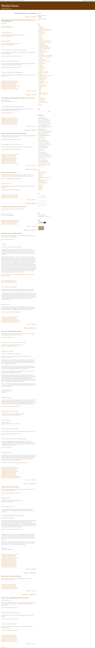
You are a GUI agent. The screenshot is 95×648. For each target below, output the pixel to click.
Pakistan (40, 87)
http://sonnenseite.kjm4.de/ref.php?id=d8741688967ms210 (11, 56)
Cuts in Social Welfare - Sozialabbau (45, 42)
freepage (7, 0)
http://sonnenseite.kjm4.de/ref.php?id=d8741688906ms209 (11, 139)
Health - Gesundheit (42, 59)
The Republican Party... (42, 129)
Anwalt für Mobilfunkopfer (42, 182)
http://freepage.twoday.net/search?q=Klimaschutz (9, 81)
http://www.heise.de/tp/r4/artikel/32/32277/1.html (9, 607)
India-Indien (41, 62)
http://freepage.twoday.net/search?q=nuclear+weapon (10, 221)
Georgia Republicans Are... (42, 152)
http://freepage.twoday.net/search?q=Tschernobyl (9, 319)
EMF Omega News (41, 181)
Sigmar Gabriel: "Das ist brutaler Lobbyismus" (11, 576)
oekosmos (40, 184)
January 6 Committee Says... (43, 140)
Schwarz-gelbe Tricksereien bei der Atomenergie (11, 331)
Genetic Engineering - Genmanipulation (45, 55)
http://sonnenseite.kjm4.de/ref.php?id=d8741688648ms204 (11, 415)
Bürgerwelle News (41, 173)
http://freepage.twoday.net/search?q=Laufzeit (8, 84)
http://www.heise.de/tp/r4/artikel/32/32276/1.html (9, 618)
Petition (40, 88)
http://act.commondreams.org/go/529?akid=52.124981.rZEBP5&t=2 (12, 209)
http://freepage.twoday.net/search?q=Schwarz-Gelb (9, 88)
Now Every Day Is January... (43, 160)
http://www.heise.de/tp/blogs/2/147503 (7, 239)
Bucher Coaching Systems (42, 172)
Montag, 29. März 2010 (30, 328)
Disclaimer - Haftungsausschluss (44, 48)
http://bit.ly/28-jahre (8, 447)
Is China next (41, 64)
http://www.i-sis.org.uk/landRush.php (7, 215)
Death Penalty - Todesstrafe (43, 46)
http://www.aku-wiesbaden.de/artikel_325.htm (15, 529)
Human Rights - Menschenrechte (44, 60)
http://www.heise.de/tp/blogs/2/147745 (7, 112)
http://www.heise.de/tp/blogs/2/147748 (7, 101)
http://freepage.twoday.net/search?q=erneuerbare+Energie (10, 86)
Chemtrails (41, 39)
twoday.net (4, 0)
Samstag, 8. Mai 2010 (30, 203)
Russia (40, 91)
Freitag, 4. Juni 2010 (31, 94)
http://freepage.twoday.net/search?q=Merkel (8, 555)
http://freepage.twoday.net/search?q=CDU (8, 87)
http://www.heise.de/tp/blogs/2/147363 (7, 501)
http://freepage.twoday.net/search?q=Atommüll (9, 122)
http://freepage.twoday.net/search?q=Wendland (9, 563)
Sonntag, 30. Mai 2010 (30, 130)
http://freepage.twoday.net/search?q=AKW (8, 83)
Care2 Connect (41, 38)
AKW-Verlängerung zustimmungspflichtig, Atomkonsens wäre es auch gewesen (17, 98)
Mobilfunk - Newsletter (43, 78)
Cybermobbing (41, 43)
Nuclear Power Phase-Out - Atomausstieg (17, 0)
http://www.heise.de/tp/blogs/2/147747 (7, 36)
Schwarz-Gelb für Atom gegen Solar (9, 172)
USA (40, 96)
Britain (40, 35)
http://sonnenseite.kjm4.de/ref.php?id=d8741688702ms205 (11, 433)
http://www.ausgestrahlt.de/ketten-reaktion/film (9, 281)
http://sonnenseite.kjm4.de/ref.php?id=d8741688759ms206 (11, 189)
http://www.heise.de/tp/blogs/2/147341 (7, 337)
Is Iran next (41, 66)
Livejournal (41, 70)
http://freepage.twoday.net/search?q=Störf (8, 565)
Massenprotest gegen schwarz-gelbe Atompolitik (11, 233)
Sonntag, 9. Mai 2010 (30, 169)
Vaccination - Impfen (42, 98)
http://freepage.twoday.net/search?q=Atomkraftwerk (9, 82)
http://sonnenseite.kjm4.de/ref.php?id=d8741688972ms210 (11, 67)
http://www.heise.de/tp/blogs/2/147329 (7, 579)
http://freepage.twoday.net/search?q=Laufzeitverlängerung (10, 476)
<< (93, 0)
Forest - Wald (41, 54)
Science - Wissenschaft (43, 94)
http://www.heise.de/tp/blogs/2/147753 (7, 44)
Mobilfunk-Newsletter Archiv (43, 180)
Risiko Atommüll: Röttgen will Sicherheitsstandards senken (13, 133)
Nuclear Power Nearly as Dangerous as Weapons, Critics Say (14, 206)
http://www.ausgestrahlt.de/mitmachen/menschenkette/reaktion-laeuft (16, 462)
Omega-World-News (42, 86)
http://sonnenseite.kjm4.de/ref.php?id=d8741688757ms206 (11, 178)
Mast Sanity (40, 186)
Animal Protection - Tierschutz (44, 28)
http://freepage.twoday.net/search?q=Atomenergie (9, 119)
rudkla (29, 91)
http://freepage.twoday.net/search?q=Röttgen (8, 160)
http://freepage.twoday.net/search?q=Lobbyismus (9, 587)
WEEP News (40, 188)
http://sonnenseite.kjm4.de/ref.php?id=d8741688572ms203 (11, 406)
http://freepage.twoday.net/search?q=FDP (8, 556)
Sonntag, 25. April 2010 (30, 230)
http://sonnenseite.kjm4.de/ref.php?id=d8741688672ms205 (11, 312)
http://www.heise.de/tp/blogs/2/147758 (7, 27)
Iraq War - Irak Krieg (42, 63)
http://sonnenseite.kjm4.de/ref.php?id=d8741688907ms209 (11, 149)
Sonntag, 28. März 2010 (30, 483)
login (39, 20)
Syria (40, 95)
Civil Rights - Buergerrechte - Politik (45, 40)
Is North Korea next (42, 67)
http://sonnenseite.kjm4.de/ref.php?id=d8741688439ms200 (11, 493)
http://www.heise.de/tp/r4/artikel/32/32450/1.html (9, 630)
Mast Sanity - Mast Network (43, 71)
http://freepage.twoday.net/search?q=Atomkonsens (9, 120)
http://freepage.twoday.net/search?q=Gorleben (8, 159)
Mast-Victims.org (41, 185)
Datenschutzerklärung (42, 44)
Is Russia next (41, 68)
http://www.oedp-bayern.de (5, 391)
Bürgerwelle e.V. (41, 174)
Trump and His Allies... (42, 117)
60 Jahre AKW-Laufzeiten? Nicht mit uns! (10, 487)
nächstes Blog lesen (89, 0)
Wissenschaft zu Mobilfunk (43, 102)
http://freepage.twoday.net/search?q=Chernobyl (9, 222)
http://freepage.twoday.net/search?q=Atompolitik (9, 317)
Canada (40, 36)
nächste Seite (3, 647)
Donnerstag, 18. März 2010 (29, 594)
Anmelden (84, 0)
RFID (40, 90)
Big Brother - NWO (42, 32)
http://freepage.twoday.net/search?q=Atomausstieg (9, 196)
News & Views (41, 80)
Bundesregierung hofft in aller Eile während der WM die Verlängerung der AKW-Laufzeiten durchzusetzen (18, 20)
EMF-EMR (41, 50)
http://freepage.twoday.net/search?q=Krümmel (8, 472)
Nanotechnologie (42, 79)
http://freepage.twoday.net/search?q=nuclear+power (9, 220)
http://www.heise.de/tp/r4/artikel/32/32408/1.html (9, 346)
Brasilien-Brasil (41, 34)
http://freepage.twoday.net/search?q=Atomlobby (9, 637)
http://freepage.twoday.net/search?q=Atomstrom (9, 121)
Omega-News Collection (43, 84)
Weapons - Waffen (42, 100)
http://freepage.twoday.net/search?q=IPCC (8, 640)
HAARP (40, 58)
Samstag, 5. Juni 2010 (30, 16)
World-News (10, 5)
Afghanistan (41, 27)
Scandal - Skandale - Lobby (43, 92)
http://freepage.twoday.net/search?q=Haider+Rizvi (9, 224)
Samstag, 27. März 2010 (30, 573)
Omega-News (40, 176)
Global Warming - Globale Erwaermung (45, 56)
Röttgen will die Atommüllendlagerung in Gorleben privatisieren (15, 597)
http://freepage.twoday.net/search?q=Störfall (8, 473)
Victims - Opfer (41, 99)
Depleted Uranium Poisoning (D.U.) (45, 47)
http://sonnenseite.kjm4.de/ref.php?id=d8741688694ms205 (11, 423)
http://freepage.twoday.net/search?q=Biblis (8, 560)
